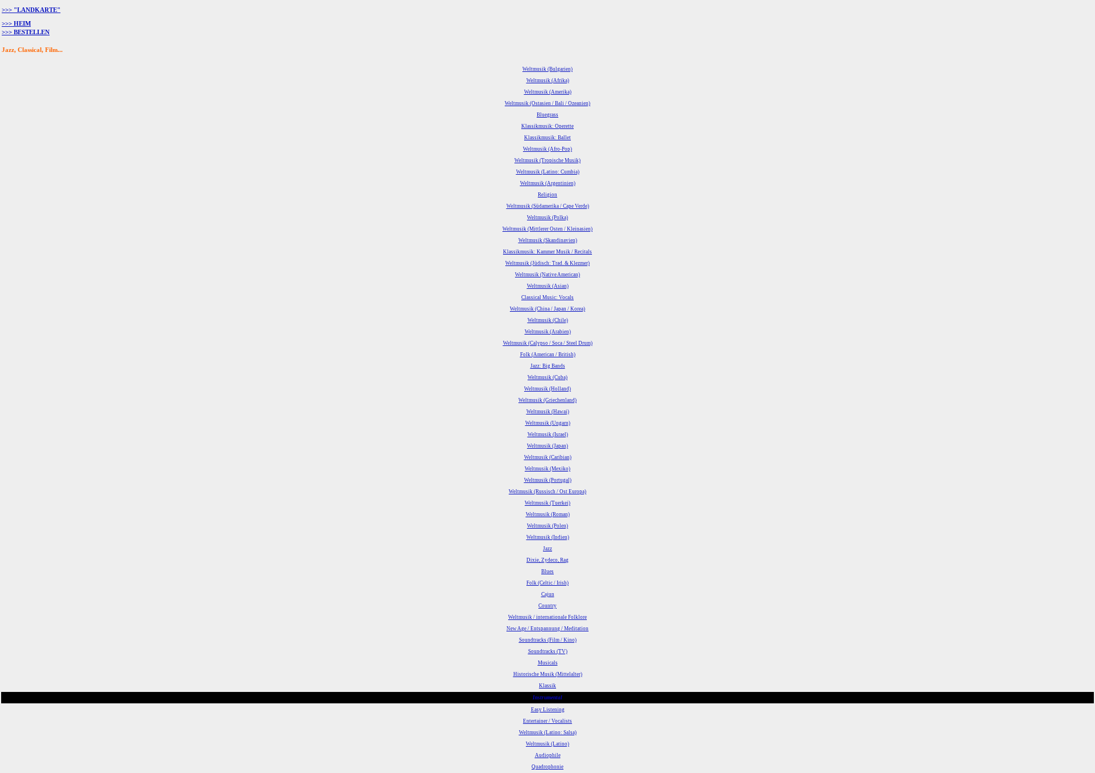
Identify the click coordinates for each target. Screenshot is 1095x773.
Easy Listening (548, 709)
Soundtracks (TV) (547, 651)
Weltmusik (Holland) (547, 389)
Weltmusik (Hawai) (547, 411)
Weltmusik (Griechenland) (547, 400)
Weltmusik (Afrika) (547, 80)
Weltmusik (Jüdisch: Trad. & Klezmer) (547, 263)
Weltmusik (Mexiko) (547, 469)
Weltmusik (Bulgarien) (547, 69)
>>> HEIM (16, 24)
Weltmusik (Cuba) (547, 377)
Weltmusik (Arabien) (548, 332)
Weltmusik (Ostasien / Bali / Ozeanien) (547, 103)
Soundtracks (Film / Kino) (548, 640)
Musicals (548, 663)
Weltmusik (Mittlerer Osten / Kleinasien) (547, 229)
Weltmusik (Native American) (547, 274)
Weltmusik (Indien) (547, 537)
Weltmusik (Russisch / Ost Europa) (547, 491)
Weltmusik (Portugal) (547, 480)
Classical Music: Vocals (547, 297)
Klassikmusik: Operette (547, 126)
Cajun (547, 594)
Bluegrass (547, 115)
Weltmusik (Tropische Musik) (547, 160)
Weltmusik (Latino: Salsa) (548, 732)
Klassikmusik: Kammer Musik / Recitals (547, 252)
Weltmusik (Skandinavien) (547, 240)
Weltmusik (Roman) (548, 514)
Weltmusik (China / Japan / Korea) (547, 309)
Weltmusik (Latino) (547, 744)
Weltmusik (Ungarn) (547, 423)
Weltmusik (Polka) (547, 217)
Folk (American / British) (547, 354)
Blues (547, 571)
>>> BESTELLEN (26, 32)
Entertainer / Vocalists (547, 721)
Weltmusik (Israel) (548, 434)
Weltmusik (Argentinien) (547, 183)
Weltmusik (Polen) (547, 526)
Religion (547, 195)
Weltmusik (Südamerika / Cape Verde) (547, 206)
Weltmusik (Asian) (548, 286)
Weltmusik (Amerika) (547, 92)
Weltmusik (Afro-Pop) (547, 149)
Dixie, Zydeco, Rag (547, 560)
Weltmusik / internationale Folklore (547, 617)
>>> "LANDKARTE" (31, 10)
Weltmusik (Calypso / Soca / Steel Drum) (548, 343)
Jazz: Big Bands (547, 366)
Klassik (547, 686)
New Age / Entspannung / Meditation (547, 628)
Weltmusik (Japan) (547, 446)
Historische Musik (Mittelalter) (547, 674)
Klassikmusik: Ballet (547, 137)
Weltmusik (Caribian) (547, 457)
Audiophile (548, 755)
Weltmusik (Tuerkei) (547, 503)
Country (547, 606)
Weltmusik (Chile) (548, 320)
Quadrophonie (547, 767)
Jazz (547, 548)
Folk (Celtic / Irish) (547, 583)
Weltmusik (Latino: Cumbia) (547, 172)
